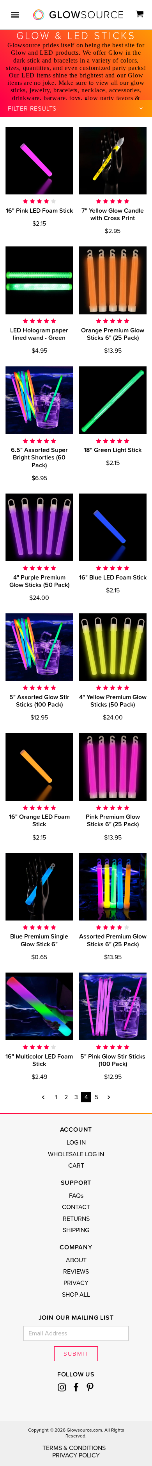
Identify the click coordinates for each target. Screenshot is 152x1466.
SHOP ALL (76, 1295)
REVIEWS (76, 1272)
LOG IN (76, 1143)
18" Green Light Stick (112, 449)
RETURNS (76, 1219)
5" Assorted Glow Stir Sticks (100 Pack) (39, 700)
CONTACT (76, 1207)
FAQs (76, 1196)
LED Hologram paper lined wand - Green (39, 333)
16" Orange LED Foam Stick (39, 820)
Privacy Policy (76, 1455)
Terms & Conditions (74, 1448)
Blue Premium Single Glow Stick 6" (39, 939)
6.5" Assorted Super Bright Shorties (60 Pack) (39, 457)
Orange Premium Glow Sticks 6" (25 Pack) (112, 333)
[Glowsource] (78, 15)
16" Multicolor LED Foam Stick (39, 1060)
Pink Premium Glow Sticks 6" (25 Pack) (113, 820)
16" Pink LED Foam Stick (39, 210)
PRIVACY (76, 1283)
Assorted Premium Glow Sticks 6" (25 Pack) (113, 939)
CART (76, 1166)
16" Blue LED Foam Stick (113, 577)
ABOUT (76, 1260)
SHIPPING (76, 1230)
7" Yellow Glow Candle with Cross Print (112, 214)
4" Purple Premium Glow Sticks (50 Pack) (39, 580)
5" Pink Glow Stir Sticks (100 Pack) (112, 1060)
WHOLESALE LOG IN (76, 1154)
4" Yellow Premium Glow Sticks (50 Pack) (113, 700)
